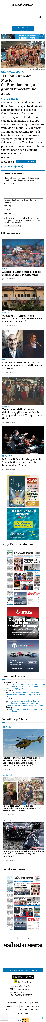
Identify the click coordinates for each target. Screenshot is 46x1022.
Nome (7, 206)
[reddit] (14, 99)
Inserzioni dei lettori (25, 1010)
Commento (9, 184)
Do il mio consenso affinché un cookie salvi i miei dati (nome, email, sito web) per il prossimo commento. (23, 220)
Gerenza (35, 1006)
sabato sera (31, 161)
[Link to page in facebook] (18, 938)
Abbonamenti (24, 1003)
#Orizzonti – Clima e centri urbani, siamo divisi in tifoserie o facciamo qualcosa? (22, 318)
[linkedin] (7, 99)
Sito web (7, 214)
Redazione (12, 1003)
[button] (37, 16)
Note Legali (25, 1006)
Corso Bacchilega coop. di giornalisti (22, 985)
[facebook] (1, 99)
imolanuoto (20, 161)
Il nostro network (24, 982)
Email (7, 210)
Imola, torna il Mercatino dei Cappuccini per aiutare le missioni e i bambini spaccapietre (22, 808)
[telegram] (17, 99)
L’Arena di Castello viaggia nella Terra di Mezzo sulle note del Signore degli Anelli (21, 462)
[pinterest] (9, 99)
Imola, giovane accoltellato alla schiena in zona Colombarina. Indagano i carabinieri (23, 854)
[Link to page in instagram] (28, 938)
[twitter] (4, 99)
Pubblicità (10, 1010)
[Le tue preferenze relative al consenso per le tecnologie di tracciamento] (42, 1018)
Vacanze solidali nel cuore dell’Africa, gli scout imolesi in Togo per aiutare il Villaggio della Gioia (22, 414)
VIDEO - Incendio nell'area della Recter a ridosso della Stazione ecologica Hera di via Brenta (24, 695)
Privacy (35, 1003)
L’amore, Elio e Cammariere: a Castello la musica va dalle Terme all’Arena (22, 365)
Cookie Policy (12, 1006)
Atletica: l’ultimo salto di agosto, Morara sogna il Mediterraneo (22, 273)
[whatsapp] (12, 99)
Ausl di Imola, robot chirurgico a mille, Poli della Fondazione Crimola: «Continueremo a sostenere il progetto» (25, 686)
